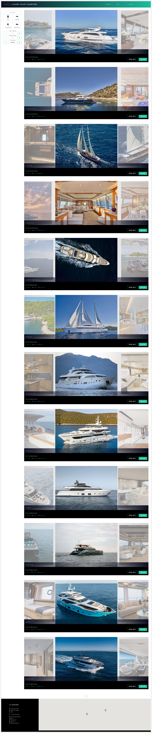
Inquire (143, 59)
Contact (131, 4)
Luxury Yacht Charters (20, 4)
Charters (108, 4)
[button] (105, 710)
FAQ (118, 4)
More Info (132, 59)
